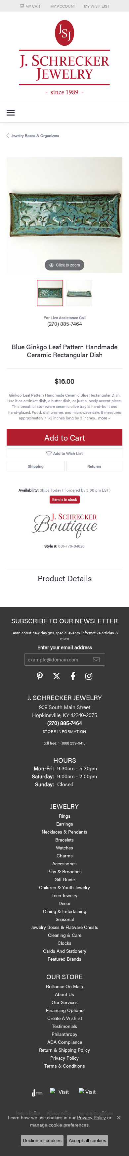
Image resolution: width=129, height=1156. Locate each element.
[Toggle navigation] (10, 112)
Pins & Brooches (64, 871)
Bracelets (64, 839)
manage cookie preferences (59, 1125)
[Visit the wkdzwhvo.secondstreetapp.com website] (88, 1093)
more (103, 417)
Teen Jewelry (64, 895)
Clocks (64, 942)
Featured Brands (64, 958)
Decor (65, 903)
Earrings (64, 823)
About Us (64, 994)
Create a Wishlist (64, 1018)
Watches (64, 847)
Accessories (64, 863)
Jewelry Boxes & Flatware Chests (64, 927)
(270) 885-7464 (64, 323)
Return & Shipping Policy (64, 1049)
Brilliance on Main (64, 986)
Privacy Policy (64, 1057)
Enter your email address (64, 647)
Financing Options (64, 1010)
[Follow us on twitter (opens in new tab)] (56, 676)
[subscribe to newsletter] (96, 659)
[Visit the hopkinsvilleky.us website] (61, 1093)
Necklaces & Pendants (64, 831)
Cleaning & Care (64, 935)
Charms (65, 855)
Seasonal (65, 919)
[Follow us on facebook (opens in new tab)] (73, 676)
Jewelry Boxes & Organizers (35, 135)
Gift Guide (65, 879)
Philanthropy (64, 1034)
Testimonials (64, 1026)
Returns (94, 466)
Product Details (65, 578)
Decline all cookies (42, 1140)
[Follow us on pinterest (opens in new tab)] (39, 676)
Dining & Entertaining (64, 911)
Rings (64, 815)
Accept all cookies (87, 1140)
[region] (64, 215)
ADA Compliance (64, 1041)
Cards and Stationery (64, 950)
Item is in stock (64, 499)
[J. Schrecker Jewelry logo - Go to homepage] (64, 57)
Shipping (36, 466)
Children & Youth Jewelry (64, 887)
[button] (31, 6)
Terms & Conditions (64, 1065)
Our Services (65, 1002)
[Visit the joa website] (37, 1093)
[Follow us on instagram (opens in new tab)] (89, 676)
